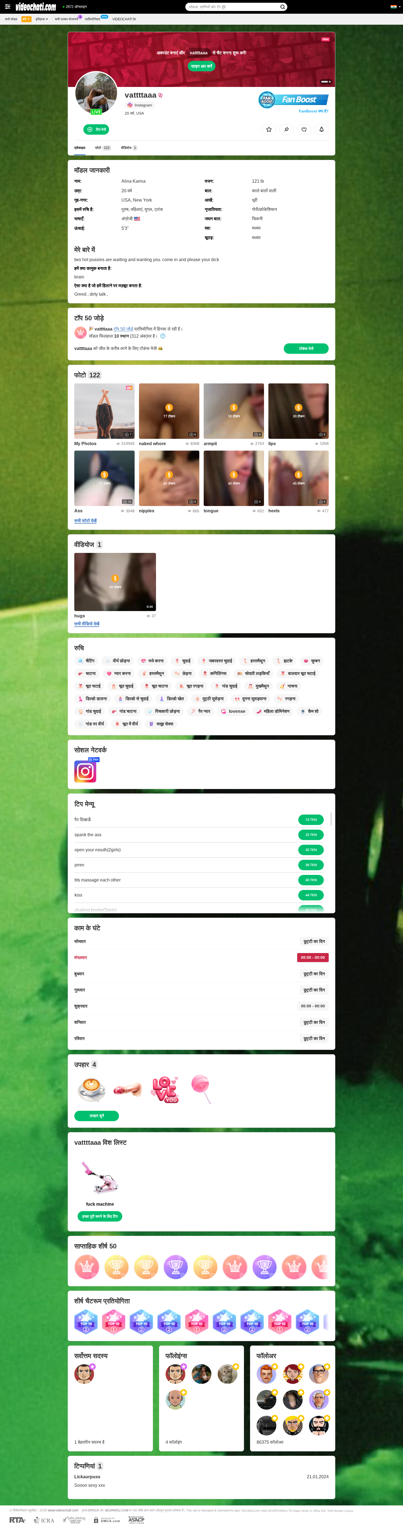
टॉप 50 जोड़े (123, 329)
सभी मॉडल (11, 19)
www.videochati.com (63, 1510)
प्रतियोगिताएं (92, 19)
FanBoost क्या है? (314, 111)
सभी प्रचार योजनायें (66, 19)
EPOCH (93, 1510)
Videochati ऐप (124, 19)
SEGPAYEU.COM (116, 1510)
